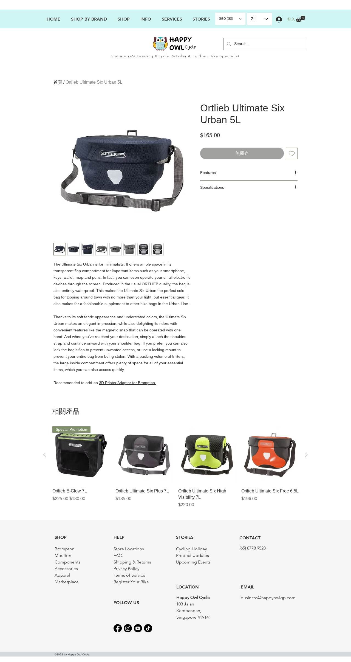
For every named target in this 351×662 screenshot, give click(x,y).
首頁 (57, 82)
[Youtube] (138, 628)
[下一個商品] (306, 455)
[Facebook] (118, 628)
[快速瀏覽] (144, 455)
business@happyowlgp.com (268, 597)
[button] (145, 19)
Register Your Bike (131, 581)
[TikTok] (148, 628)
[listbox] (230, 19)
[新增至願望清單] (292, 153)
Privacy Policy (126, 568)
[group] (175, 467)
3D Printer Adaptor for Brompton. (127, 383)
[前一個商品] (44, 455)
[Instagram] (128, 628)
